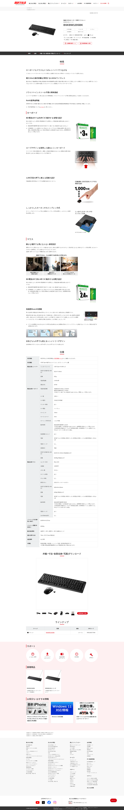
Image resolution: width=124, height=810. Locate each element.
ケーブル (28, 759)
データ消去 (50, 779)
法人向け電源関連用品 (52, 771)
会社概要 (88, 746)
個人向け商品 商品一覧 (31, 773)
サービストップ (73, 760)
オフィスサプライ (51, 776)
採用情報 (88, 756)
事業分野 (88, 749)
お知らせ (71, 783)
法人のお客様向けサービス (75, 764)
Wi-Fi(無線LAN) (29, 745)
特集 (71, 752)
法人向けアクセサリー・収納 (53, 773)
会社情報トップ (90, 745)
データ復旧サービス (74, 766)
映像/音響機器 (29, 757)
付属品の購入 (72, 786)
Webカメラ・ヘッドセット (31, 762)
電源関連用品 (28, 767)
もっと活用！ (72, 748)
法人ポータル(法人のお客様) (92, 780)
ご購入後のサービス (74, 763)
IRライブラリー (90, 764)
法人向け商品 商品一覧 (53, 781)
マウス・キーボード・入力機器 (31, 760)
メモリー (28, 752)
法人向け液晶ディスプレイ (53, 762)
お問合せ (71, 780)
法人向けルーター (51, 749)
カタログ (71, 781)
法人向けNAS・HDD (52, 751)
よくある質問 (72, 773)
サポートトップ (73, 772)
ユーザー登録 (72, 784)
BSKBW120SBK (50, 632)
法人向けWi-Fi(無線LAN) (53, 746)
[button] (82, 613)
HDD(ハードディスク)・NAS (31, 748)
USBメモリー (28, 754)
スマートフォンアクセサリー (31, 764)
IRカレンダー (89, 766)
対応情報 (71, 776)
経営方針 (88, 768)
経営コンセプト (90, 748)
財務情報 (88, 769)
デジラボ (71, 754)
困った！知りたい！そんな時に (75, 749)
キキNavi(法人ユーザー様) (92, 783)
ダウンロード (72, 775)
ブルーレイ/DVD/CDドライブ (31, 751)
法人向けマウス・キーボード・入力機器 (55, 765)
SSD (27, 749)
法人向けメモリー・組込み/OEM (54, 756)
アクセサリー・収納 (29, 768)
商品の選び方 (72, 746)
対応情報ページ (58, 358)
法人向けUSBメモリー (52, 757)
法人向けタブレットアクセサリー (54, 770)
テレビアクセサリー (30, 770)
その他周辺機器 (29, 771)
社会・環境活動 (90, 751)
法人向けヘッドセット (52, 767)
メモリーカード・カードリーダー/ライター (34, 756)
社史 (88, 752)
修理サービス (72, 778)
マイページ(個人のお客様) (92, 778)
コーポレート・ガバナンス (92, 772)
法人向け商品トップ (52, 745)
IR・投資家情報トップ (91, 761)
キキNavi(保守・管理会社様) (92, 784)
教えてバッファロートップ (75, 745)
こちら (42, 107)
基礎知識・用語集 (73, 751)
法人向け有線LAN (51, 748)
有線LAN (28, 746)
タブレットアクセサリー (31, 765)
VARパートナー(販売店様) (92, 781)
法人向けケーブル (51, 764)
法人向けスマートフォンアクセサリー (55, 768)
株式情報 (88, 771)
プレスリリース (90, 754)
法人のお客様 (90, 788)
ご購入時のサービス (74, 761)
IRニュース (89, 763)
